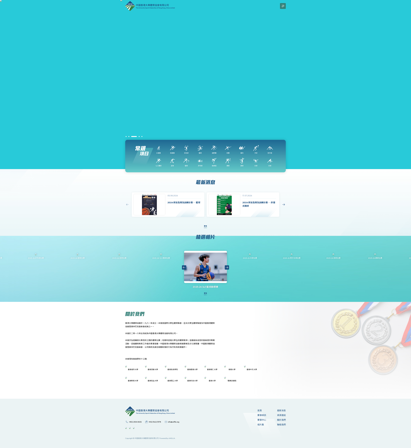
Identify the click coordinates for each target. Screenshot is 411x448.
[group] (168, 204)
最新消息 (281, 410)
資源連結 (281, 415)
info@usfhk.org (173, 422)
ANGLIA (172, 438)
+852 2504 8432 (135, 422)
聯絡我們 (281, 424)
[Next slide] (283, 204)
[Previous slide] (127, 204)
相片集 (260, 424)
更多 (205, 226)
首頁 (259, 410)
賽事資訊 (261, 415)
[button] (126, 136)
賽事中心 (261, 420)
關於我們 (281, 420)
